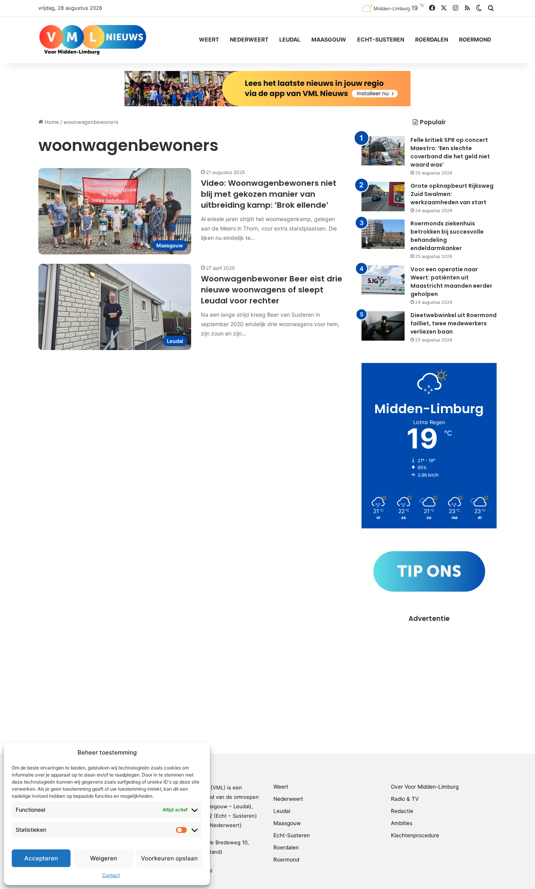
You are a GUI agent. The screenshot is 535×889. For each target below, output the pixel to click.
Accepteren (41, 858)
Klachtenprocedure (415, 835)
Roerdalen (431, 39)
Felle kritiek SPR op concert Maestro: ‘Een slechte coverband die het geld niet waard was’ (450, 152)
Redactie (402, 811)
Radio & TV (405, 799)
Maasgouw (328, 39)
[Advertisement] (429, 678)
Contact (111, 875)
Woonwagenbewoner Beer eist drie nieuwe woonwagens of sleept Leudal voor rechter (271, 289)
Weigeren (103, 858)
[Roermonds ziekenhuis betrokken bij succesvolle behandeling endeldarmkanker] (383, 234)
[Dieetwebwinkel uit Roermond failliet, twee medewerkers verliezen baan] (383, 326)
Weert (209, 39)
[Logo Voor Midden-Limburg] (92, 39)
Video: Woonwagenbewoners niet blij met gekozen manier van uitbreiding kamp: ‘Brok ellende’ (268, 194)
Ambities (401, 823)
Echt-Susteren (380, 39)
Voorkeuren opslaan (169, 858)
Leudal (289, 39)
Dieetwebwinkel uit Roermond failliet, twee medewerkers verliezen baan (453, 323)
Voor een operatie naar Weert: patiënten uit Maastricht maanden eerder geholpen (451, 281)
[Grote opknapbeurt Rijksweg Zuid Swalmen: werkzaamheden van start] (383, 196)
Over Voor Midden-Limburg (425, 787)
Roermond (475, 39)
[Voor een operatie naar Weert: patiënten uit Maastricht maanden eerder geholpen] (383, 280)
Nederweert (249, 39)
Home (51, 122)
